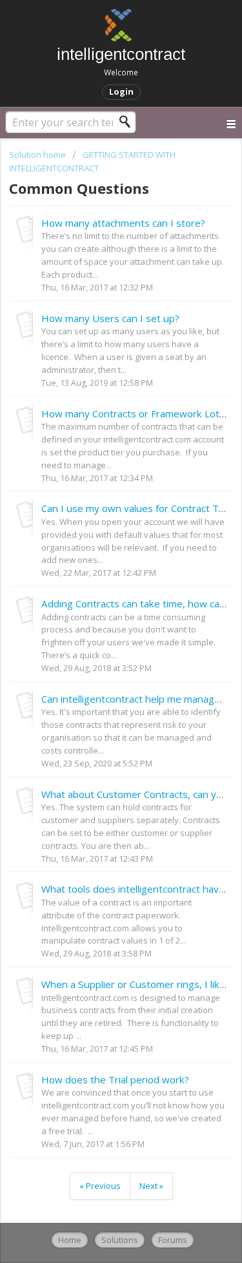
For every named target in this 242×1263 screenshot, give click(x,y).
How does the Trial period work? (115, 1079)
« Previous (100, 1186)
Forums (172, 1240)
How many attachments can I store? (123, 222)
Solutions (119, 1240)
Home (69, 1240)
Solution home (38, 154)
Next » (151, 1186)
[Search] (128, 121)
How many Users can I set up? (110, 318)
